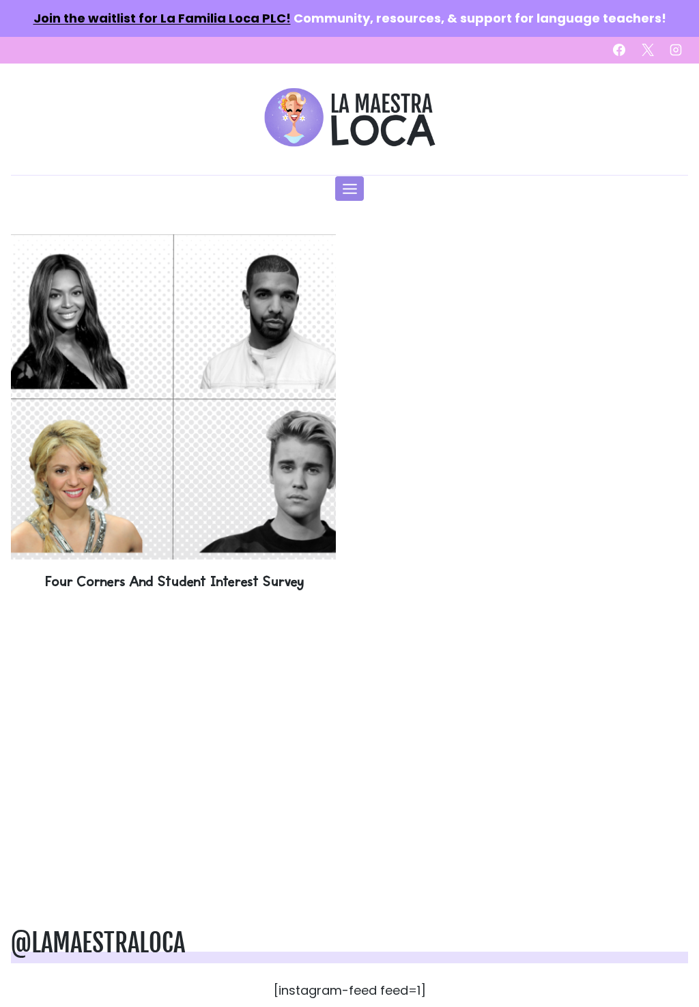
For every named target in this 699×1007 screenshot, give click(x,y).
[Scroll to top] (666, 953)
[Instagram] (676, 50)
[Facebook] (619, 50)
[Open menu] (349, 189)
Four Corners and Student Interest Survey (173, 581)
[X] (648, 50)
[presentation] (173, 397)
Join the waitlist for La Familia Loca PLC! (162, 18)
